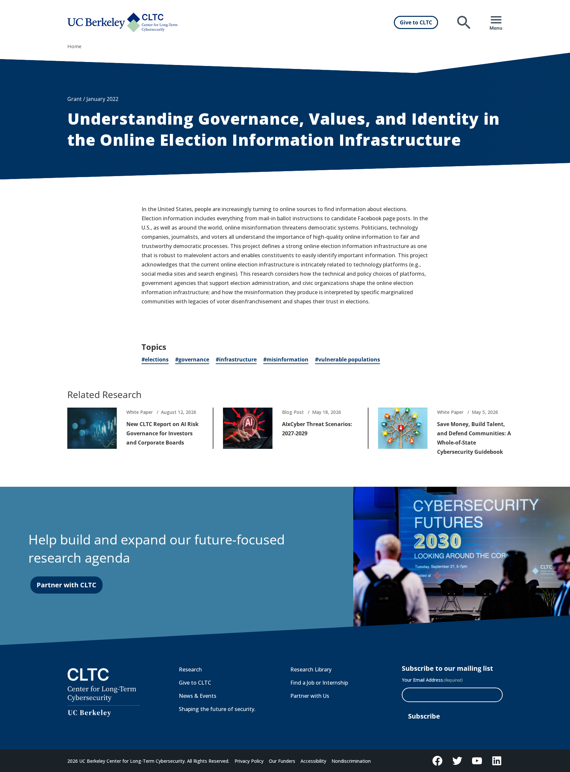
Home (74, 46)
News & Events (197, 695)
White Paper (139, 412)
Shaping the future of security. (217, 709)
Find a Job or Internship (319, 682)
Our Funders (282, 761)
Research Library (311, 669)
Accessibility (313, 761)
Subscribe (424, 716)
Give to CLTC (416, 22)
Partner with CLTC (66, 584)
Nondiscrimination (351, 761)
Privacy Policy (249, 761)
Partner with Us (309, 695)
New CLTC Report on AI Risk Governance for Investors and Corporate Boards (162, 433)
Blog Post (293, 412)
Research (190, 669)
